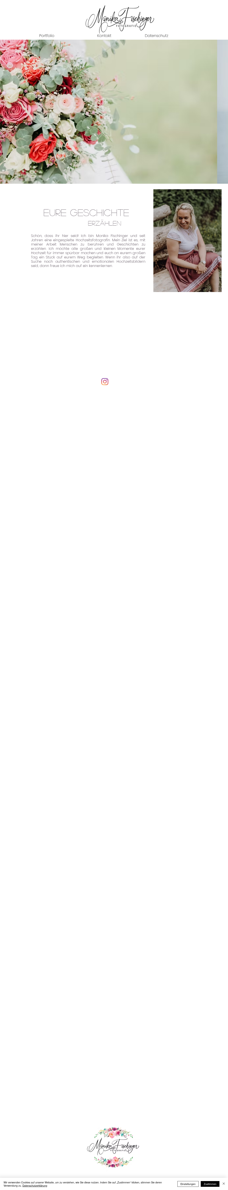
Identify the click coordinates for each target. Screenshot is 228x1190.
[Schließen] (224, 1184)
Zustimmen (210, 1184)
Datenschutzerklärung (34, 1185)
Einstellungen (188, 1184)
